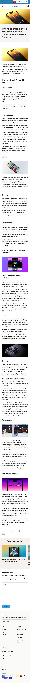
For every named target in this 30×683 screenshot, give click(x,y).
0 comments (24, 531)
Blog (3, 632)
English (18, 1)
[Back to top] (26, 673)
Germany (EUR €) (6, 665)
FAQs (18, 632)
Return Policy (20, 640)
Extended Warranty (21, 629)
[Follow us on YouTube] (3, 659)
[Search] (5, 6)
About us (4, 629)
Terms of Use (20, 642)
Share (3, 534)
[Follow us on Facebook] (3, 655)
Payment (4, 634)
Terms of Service (15, 579)
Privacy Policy (5, 579)
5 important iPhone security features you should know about (14, 560)
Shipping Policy (20, 634)
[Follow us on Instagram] (10, 655)
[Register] (24, 621)
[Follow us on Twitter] (7, 655)
